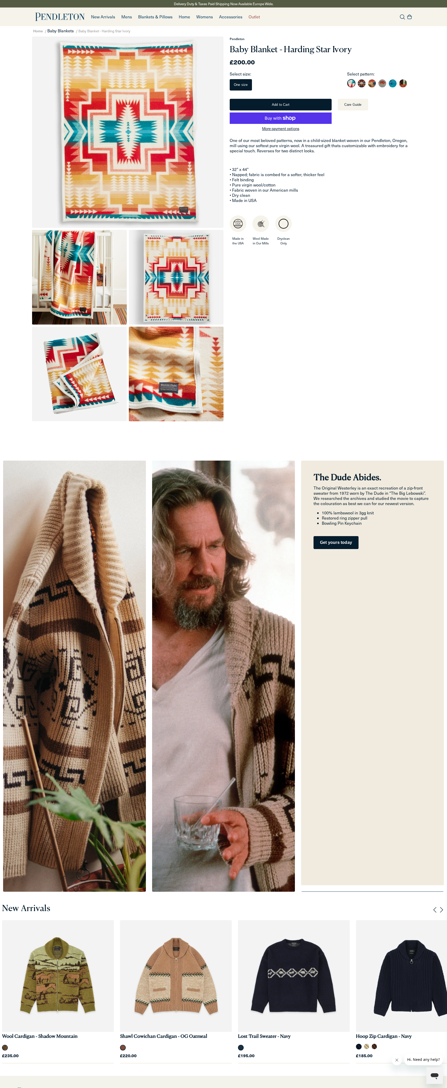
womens (204, 16)
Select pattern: (361, 74)
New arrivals (103, 16)
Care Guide (353, 105)
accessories (230, 16)
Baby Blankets (60, 30)
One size (241, 85)
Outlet (254, 16)
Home (38, 31)
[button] (126, 17)
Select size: (240, 74)
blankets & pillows (155, 16)
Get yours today (336, 542)
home (184, 16)
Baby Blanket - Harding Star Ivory (104, 30)
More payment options (280, 128)
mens (126, 16)
